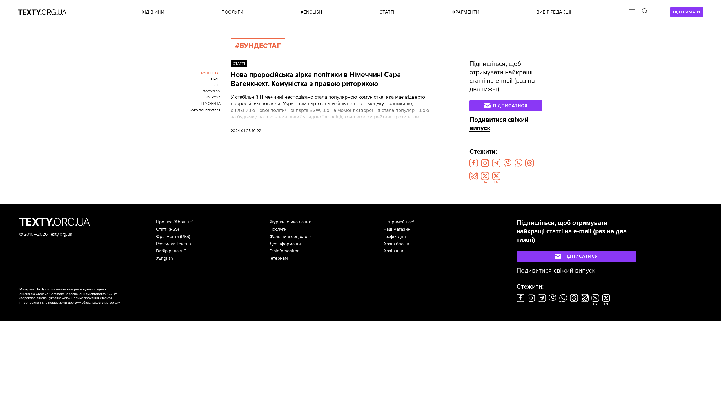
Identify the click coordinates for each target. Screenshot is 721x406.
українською (59, 298)
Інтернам (279, 258)
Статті (239, 63)
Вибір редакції (171, 251)
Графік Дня (394, 236)
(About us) (183, 222)
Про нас (164, 222)
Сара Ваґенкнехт (205, 110)
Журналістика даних (290, 222)
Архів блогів (396, 244)
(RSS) (174, 229)
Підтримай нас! (398, 222)
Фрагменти (167, 236)
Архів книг (394, 251)
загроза (213, 97)
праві (216, 79)
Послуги (278, 229)
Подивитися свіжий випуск (556, 271)
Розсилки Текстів (173, 244)
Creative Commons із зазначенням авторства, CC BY (76, 294)
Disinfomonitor (284, 251)
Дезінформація (285, 244)
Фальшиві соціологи (291, 236)
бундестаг (211, 73)
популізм (212, 91)
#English (164, 258)
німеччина (211, 104)
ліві (217, 85)
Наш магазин (396, 229)
